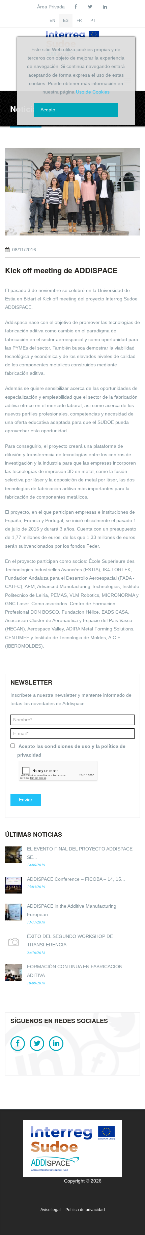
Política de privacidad (85, 1209)
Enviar (25, 799)
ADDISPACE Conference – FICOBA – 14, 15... (76, 879)
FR (79, 20)
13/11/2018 (36, 921)
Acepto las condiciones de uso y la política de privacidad (71, 750)
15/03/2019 (36, 886)
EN (52, 20)
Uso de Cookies (93, 92)
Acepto (47, 109)
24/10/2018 (36, 952)
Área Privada (51, 6)
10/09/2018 (36, 982)
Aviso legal (50, 1209)
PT (92, 20)
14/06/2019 (36, 864)
